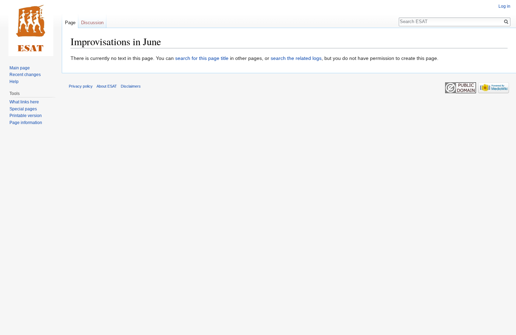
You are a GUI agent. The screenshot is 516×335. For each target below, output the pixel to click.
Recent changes (25, 74)
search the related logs (296, 58)
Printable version (25, 115)
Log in (504, 6)
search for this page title (202, 58)
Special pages (23, 109)
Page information (25, 122)
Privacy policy (81, 86)
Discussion (92, 22)
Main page (19, 68)
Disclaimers (131, 86)
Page (70, 22)
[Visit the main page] (31, 28)
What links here (24, 102)
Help (14, 81)
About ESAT (107, 86)
